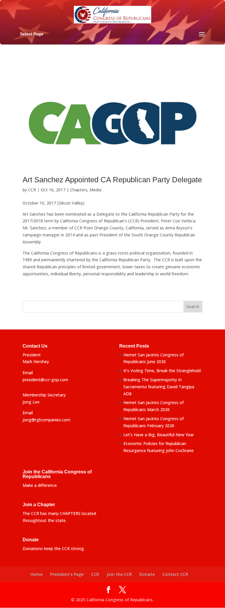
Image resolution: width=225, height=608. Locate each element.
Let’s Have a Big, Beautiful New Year (158, 434)
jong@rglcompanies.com (46, 419)
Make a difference (40, 485)
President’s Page (66, 574)
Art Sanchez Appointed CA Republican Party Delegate (112, 179)
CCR (32, 190)
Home (36, 574)
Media (95, 190)
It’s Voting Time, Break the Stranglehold (162, 370)
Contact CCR (175, 574)
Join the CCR (119, 574)
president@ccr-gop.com (45, 379)
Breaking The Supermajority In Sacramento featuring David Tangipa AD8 (158, 386)
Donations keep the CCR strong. (54, 548)
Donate (147, 574)
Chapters (78, 190)
